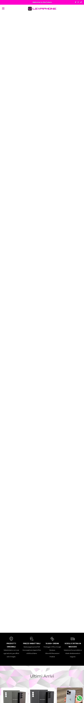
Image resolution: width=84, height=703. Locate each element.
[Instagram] (78, 2)
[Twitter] (81, 2)
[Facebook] (75, 2)
